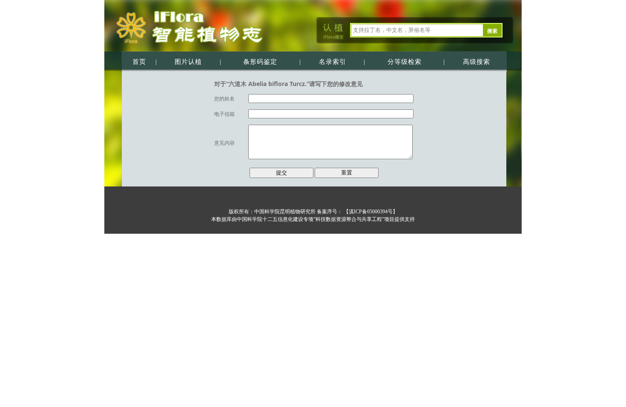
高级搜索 (476, 61)
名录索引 (332, 61)
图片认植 (188, 61)
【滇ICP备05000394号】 (370, 212)
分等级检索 (405, 61)
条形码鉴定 (260, 61)
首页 (139, 61)
